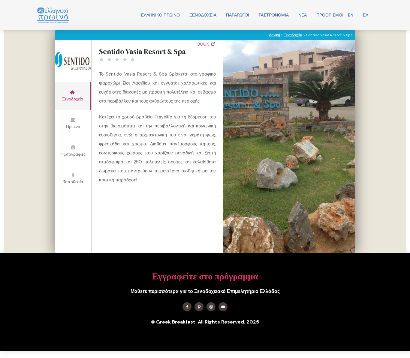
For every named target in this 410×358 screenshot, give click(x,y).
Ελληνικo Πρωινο (160, 15)
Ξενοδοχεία (202, 15)
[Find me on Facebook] (186, 306)
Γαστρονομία (274, 15)
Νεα (302, 15)
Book (203, 44)
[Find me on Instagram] (211, 306)
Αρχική (274, 35)
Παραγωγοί (237, 15)
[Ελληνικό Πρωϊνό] (53, 15)
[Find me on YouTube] (223, 306)
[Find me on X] (198, 306)
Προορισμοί (329, 15)
